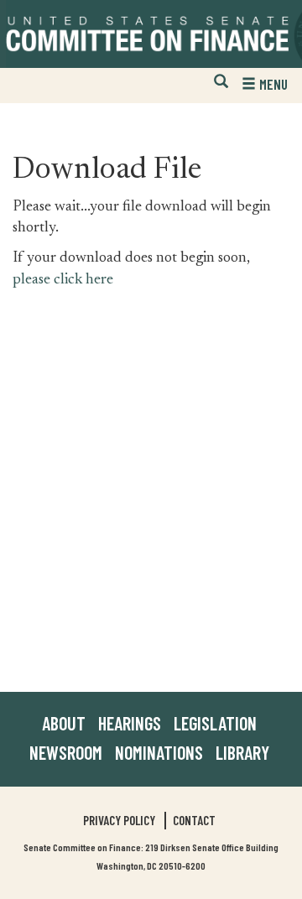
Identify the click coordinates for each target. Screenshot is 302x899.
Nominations (159, 752)
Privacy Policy (119, 820)
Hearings (129, 723)
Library (242, 752)
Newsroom (65, 752)
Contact (194, 820)
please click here (63, 280)
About (64, 723)
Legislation (215, 723)
